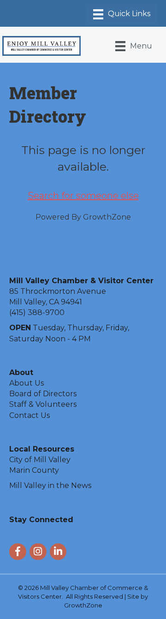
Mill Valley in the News (50, 485)
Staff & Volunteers (43, 404)
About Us (26, 383)
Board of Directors (43, 393)
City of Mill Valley (40, 459)
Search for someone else (83, 195)
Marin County (34, 470)
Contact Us (29, 415)
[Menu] (122, 14)
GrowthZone (107, 217)
